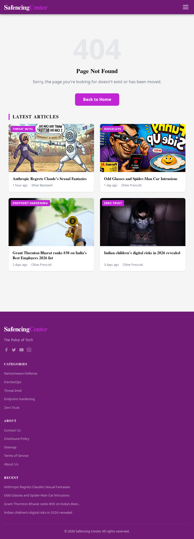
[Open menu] (185, 7)
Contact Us (12, 430)
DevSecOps (12, 382)
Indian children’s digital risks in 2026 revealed (142, 252)
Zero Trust (11, 407)
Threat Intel (12, 390)
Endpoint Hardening (19, 399)
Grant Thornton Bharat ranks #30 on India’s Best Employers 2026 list (50, 255)
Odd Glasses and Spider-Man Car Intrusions (140, 178)
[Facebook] (6, 350)
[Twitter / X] (14, 350)
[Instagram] (29, 350)
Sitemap (10, 447)
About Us (11, 464)
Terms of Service (16, 455)
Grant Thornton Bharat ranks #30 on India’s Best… (42, 504)
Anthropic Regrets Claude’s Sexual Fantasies (50, 178)
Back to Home (97, 99)
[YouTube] (21, 350)
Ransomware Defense (20, 373)
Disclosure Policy (16, 438)
